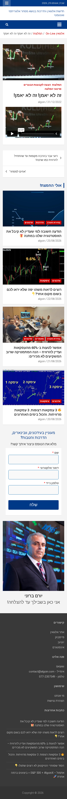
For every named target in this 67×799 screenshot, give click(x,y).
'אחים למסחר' (17, 171)
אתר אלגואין (57, 632)
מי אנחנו (59, 695)
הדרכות (40, 222)
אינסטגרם (58, 647)
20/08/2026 (54, 419)
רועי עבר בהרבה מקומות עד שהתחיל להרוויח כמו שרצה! (36, 158)
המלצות (56, 84)
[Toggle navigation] (59, 24)
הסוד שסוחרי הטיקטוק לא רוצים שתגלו (41, 765)
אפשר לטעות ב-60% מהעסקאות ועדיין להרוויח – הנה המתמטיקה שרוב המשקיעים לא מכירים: (33, 352)
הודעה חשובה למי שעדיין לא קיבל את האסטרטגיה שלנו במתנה (33, 233)
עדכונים (29, 222)
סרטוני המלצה (53, 88)
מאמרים (39, 338)
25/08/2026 (54, 240)
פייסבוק (59, 637)
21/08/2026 (54, 361)
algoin (41, 101)
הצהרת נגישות (55, 700)
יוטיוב (61, 642)
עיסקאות (44, 280)
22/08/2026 (54, 298)
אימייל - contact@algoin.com (46, 671)
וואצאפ (60, 666)
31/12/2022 (54, 101)
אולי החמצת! (51, 185)
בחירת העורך (53, 222)
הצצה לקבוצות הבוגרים (37, 84)
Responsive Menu (7, 3)
